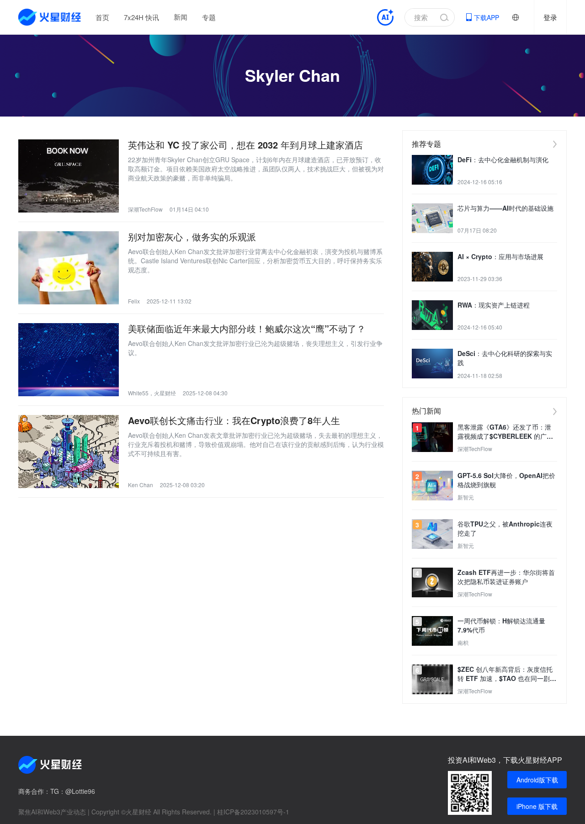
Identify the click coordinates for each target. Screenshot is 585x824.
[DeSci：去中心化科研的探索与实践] (432, 363)
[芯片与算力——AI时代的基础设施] (432, 218)
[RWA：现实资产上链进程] (432, 315)
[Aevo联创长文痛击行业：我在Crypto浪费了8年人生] (68, 451)
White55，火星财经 (152, 393)
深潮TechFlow (145, 209)
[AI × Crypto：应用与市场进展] (432, 267)
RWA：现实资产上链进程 (493, 304)
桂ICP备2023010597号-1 (253, 811)
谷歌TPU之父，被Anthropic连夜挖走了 (505, 528)
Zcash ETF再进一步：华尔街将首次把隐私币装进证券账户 (506, 577)
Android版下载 (537, 779)
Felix (134, 301)
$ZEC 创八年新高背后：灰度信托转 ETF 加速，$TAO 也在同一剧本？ (505, 674)
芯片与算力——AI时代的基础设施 (505, 208)
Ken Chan (140, 485)
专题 (209, 17)
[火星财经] (50, 17)
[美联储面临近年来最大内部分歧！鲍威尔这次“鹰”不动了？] (68, 359)
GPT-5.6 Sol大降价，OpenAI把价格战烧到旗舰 (506, 480)
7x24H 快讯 (141, 17)
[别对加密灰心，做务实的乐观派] (68, 267)
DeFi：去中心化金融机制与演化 (502, 159)
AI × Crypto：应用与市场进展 (500, 256)
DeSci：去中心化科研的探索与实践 (504, 358)
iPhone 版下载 (537, 806)
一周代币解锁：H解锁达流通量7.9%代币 (501, 625)
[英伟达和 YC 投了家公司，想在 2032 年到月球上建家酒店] (68, 176)
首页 (102, 17)
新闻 (180, 17)
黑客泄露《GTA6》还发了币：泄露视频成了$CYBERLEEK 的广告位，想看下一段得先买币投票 (505, 431)
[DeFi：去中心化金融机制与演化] (432, 170)
